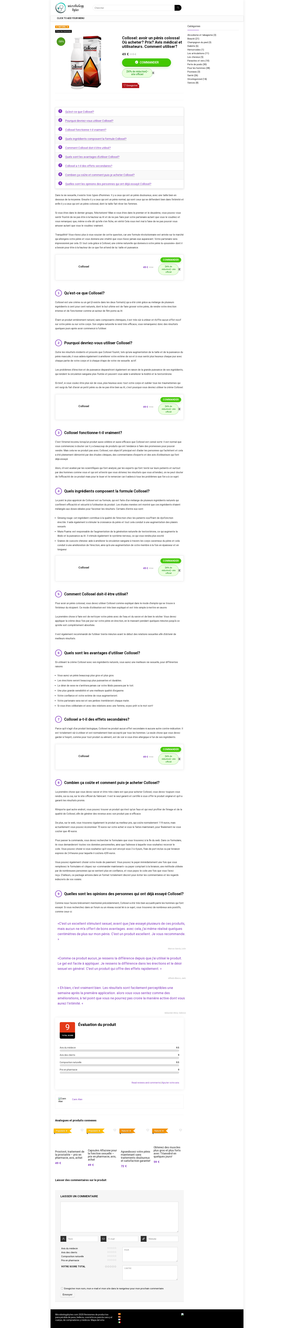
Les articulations (195, 53)
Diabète (191, 46)
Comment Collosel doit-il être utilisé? (88, 147)
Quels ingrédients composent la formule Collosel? (95, 138)
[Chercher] (178, 8)
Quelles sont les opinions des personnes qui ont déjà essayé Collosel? (108, 184)
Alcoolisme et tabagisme (200, 35)
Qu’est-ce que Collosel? (79, 111)
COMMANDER (149, 62)
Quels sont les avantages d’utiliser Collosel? (92, 156)
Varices (191, 82)
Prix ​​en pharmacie (70, 1260)
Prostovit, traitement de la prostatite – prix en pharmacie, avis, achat (69, 1154)
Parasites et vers (196, 60)
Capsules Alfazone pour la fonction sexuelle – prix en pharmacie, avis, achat (102, 1155)
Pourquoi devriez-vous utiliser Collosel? (89, 120)
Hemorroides (194, 49)
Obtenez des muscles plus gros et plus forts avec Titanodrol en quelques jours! (167, 1152)
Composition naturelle (72, 1256)
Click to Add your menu (70, 18)
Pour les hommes (63, 31)
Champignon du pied (197, 42)
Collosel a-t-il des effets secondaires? (88, 165)
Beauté (191, 38)
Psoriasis (192, 71)
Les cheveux (193, 57)
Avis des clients (69, 1252)
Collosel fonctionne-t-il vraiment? (85, 129)
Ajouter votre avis (170, 1082)
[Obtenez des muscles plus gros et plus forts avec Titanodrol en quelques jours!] (168, 1129)
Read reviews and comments (146, 1082)
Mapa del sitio (97, 1320)
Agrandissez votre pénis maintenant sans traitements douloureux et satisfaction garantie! (135, 1156)
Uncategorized (194, 79)
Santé (190, 75)
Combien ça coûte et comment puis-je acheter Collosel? (100, 174)
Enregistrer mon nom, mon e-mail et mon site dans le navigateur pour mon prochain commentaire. (114, 1288)
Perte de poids (194, 64)
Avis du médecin (69, 1248)
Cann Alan (77, 1099)
